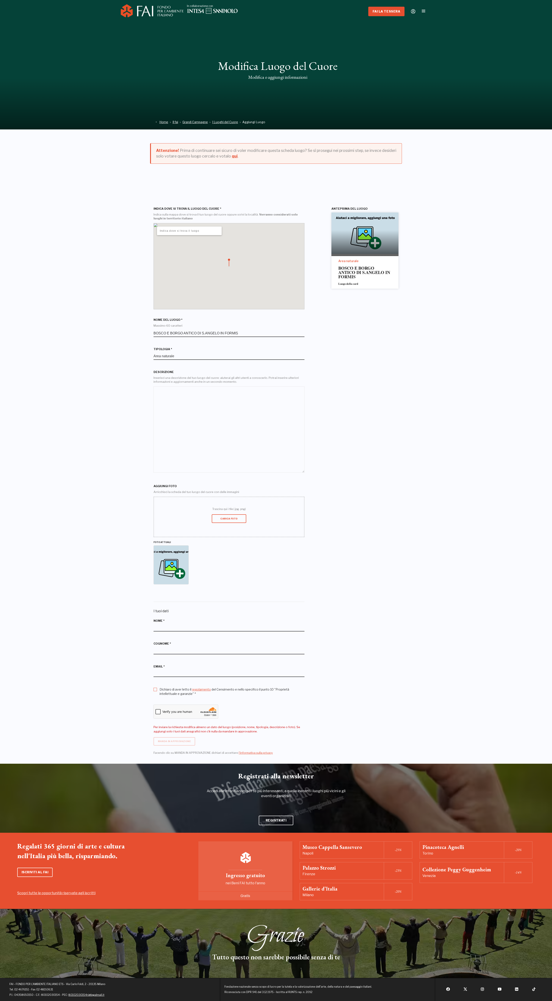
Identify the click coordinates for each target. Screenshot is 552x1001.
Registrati (276, 820)
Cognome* (162, 643)
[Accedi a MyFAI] (413, 11)
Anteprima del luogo (349, 208)
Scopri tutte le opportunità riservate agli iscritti (56, 893)
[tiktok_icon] (534, 990)
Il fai (175, 122)
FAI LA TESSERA (386, 11)
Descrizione (164, 372)
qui (235, 156)
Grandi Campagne (195, 122)
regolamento (201, 689)
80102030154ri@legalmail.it (86, 994)
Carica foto (228, 518)
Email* (159, 666)
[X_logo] (465, 990)
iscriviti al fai (35, 872)
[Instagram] (482, 990)
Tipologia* (163, 349)
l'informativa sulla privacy (256, 752)
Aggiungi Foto (165, 486)
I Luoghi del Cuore (225, 122)
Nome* (159, 620)
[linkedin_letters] (516, 990)
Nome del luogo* (168, 319)
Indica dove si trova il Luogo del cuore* (187, 208)
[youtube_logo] (499, 990)
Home (163, 122)
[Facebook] (448, 990)
